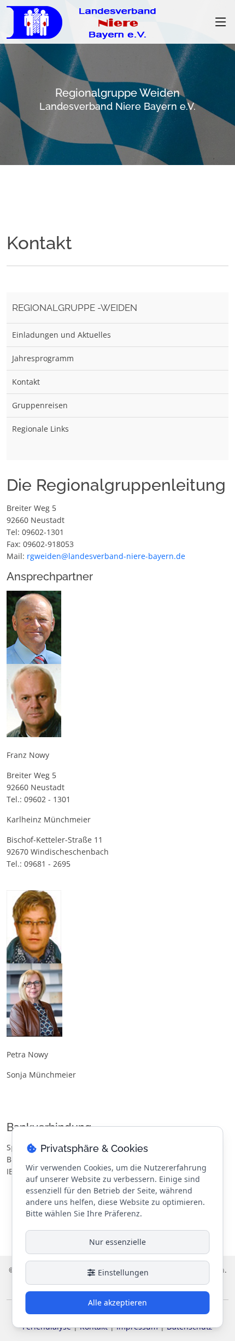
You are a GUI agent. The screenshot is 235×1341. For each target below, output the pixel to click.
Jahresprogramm (43, 358)
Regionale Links (40, 429)
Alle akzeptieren (117, 1302)
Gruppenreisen (40, 405)
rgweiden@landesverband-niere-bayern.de (106, 556)
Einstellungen (122, 1272)
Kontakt (26, 382)
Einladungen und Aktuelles (61, 335)
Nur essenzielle (117, 1242)
